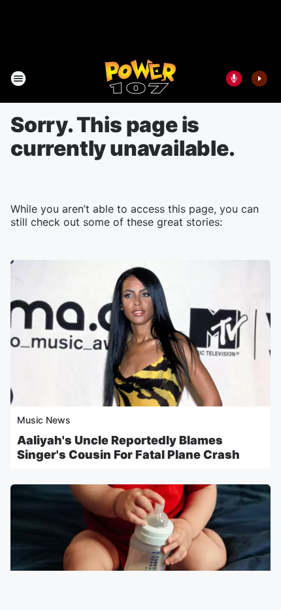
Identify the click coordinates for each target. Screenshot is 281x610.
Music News (44, 419)
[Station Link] (140, 78)
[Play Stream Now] (259, 78)
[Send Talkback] (234, 78)
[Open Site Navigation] (18, 78)
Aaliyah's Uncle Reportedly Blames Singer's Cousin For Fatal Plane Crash (128, 447)
